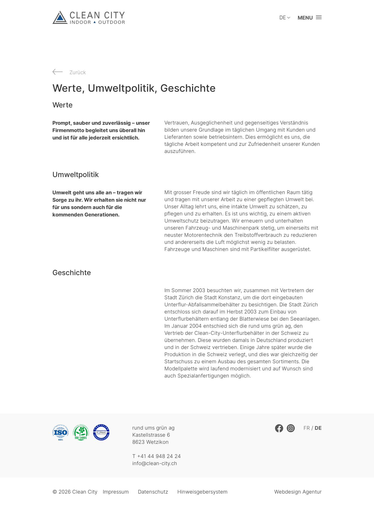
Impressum (116, 491)
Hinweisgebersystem (202, 491)
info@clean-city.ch (154, 463)
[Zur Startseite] (88, 17)
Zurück (77, 72)
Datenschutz (153, 491)
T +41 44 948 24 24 (156, 456)
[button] (308, 17)
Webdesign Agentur (298, 491)
